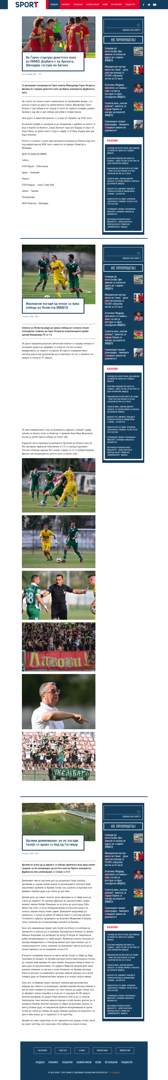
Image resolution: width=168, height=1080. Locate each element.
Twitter (149, 5)
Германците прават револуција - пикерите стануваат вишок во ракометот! (117, 126)
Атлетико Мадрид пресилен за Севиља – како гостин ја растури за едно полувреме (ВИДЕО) (116, 90)
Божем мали (92, 4)
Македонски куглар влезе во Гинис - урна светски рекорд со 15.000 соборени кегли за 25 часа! (116, 72)
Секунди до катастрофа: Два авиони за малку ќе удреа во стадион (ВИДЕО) (115, 54)
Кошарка (78, 4)
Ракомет (66, 4)
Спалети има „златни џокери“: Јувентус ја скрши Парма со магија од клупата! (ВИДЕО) (116, 109)
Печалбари (116, 4)
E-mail (155, 5)
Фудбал (54, 4)
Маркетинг (102, 1050)
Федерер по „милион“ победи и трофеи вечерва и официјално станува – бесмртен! (121, 191)
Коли (105, 4)
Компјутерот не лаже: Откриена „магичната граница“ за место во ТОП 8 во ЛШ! (122, 201)
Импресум (125, 1050)
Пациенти (130, 4)
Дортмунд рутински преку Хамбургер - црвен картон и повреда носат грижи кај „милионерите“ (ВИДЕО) (119, 223)
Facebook (143, 5)
